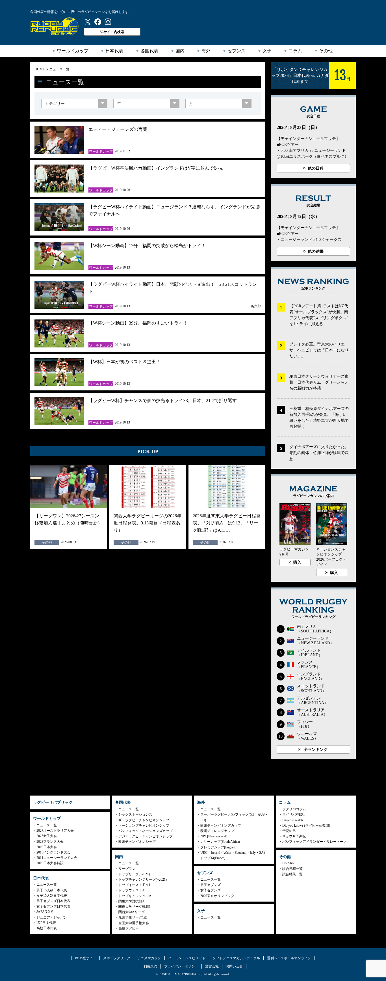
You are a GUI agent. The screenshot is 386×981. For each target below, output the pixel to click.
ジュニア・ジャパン (51, 917)
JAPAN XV (44, 912)
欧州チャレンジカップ (217, 831)
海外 (206, 50)
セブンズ (236, 50)
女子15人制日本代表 (51, 896)
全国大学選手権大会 (133, 923)
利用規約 (150, 966)
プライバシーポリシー (181, 966)
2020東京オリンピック (217, 896)
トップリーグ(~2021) (134, 874)
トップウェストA (131, 890)
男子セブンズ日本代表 (53, 901)
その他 (326, 50)
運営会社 (212, 966)
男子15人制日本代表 (51, 890)
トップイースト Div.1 (134, 885)
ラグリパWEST (293, 814)
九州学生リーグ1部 (132, 917)
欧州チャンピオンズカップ (220, 825)
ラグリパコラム (294, 809)
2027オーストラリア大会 (55, 831)
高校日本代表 (46, 928)
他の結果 (316, 251)
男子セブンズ (210, 885)
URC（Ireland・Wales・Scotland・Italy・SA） (233, 853)
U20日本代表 (46, 923)
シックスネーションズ (135, 814)
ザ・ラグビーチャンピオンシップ (143, 820)
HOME (39, 69)
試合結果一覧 (292, 874)
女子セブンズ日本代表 (53, 906)
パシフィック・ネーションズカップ (145, 831)
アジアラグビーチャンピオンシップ (145, 836)
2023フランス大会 (50, 842)
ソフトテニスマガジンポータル (236, 958)
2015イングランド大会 (53, 852)
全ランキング (316, 749)
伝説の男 (289, 831)
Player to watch (292, 820)
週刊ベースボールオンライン (289, 958)
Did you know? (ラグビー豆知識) (306, 825)
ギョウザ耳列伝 (294, 836)
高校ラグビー (128, 928)
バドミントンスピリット (186, 958)
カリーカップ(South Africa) (220, 842)
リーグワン (126, 869)
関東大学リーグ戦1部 (134, 907)
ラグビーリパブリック (54, 26)
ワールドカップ (72, 50)
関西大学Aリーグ (131, 912)
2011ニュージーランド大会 (56, 858)
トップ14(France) (212, 858)
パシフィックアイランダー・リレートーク (314, 842)
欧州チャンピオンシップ (137, 842)
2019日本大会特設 (50, 863)
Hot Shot (288, 863)
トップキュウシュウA (134, 896)
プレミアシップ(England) (218, 847)
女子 (267, 50)
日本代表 (114, 50)
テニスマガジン (149, 958)
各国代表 (149, 50)
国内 (180, 50)
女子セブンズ (210, 890)
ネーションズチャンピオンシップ (143, 825)
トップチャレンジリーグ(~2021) (142, 879)
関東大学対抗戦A (131, 901)
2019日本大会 (46, 847)
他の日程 (316, 168)
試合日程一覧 (292, 869)
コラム (295, 50)
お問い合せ (234, 966)
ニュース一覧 (59, 69)
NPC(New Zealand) (213, 836)
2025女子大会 (46, 836)
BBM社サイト (85, 958)
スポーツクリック (116, 958)
